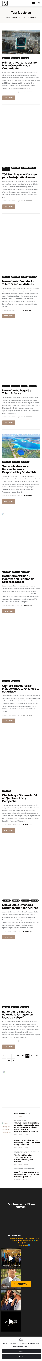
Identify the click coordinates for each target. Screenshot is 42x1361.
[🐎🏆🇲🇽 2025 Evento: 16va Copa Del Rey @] (11, 1300)
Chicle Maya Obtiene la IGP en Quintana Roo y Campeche (19, 798)
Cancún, (17, 1168)
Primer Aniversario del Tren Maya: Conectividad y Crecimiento (20, 65)
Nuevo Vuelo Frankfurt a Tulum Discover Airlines (18, 283)
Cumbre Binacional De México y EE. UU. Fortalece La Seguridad (20, 688)
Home (8, 17)
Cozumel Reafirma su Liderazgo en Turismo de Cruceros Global (18, 579)
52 (37, 1055)
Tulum (24, 276)
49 (23, 1055)
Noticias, (18, 1120)
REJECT (21, 1351)
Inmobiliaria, (19, 1151)
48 (18, 1055)
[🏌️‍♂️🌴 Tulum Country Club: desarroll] (11, 1279)
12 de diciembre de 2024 (9, 417)
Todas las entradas (18, 17)
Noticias (15, 58)
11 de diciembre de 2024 (9, 824)
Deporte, (24, 1168)
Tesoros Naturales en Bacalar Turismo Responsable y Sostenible (19, 469)
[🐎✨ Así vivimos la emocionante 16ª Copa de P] (11, 1321)
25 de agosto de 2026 (21, 1134)
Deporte (6, 1007)
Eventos (6, 58)
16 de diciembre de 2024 (9, 92)
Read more (8, 97)
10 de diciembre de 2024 (9, 1041)
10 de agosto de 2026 (21, 1147)
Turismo (25, 58)
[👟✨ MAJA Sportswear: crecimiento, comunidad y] (11, 1258)
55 (9, 1059)
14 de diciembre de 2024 (9, 201)
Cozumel (6, 462)
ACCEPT (21, 1356)
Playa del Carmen (28, 168)
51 (32, 1055)
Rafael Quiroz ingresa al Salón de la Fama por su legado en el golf (17, 1014)
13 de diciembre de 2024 (9, 310)
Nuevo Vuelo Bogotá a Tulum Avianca (17, 392)
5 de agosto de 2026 (20, 1179)
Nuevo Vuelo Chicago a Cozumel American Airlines (20, 906)
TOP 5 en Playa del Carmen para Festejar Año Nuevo (19, 176)
